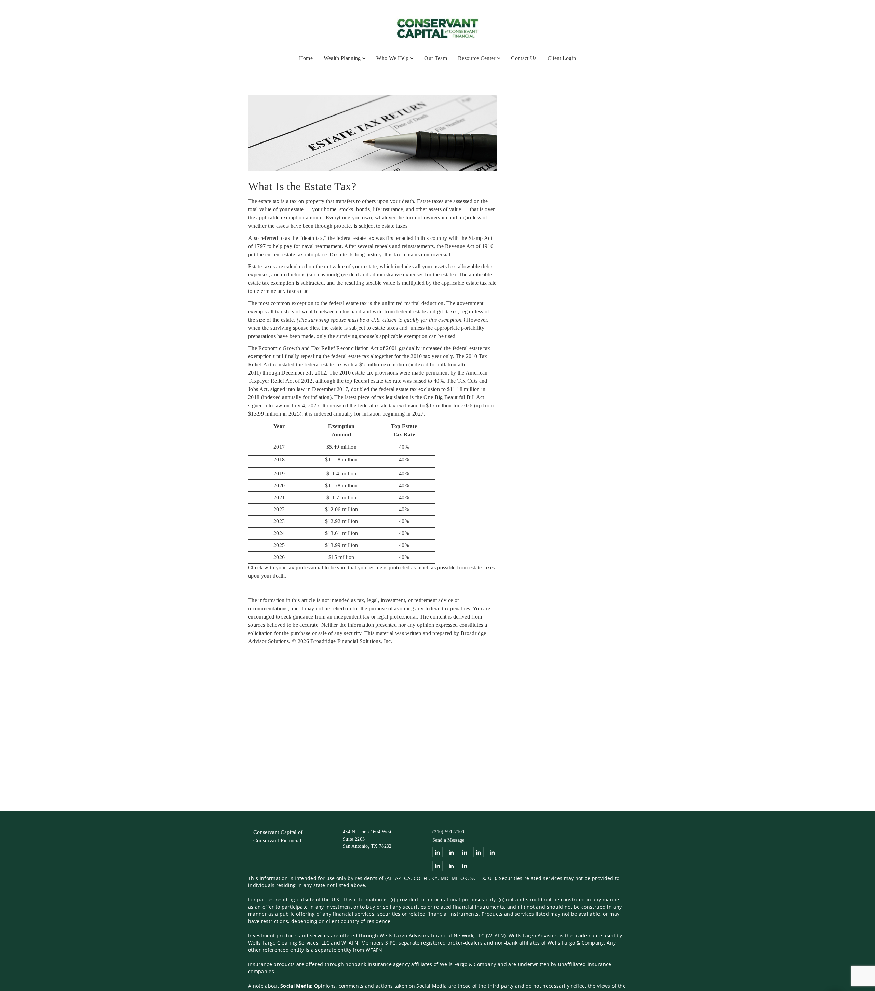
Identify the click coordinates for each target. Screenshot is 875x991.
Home (306, 58)
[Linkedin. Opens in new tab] (437, 852)
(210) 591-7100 (448, 831)
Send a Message (448, 840)
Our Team (435, 58)
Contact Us (523, 58)
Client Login (562, 58)
